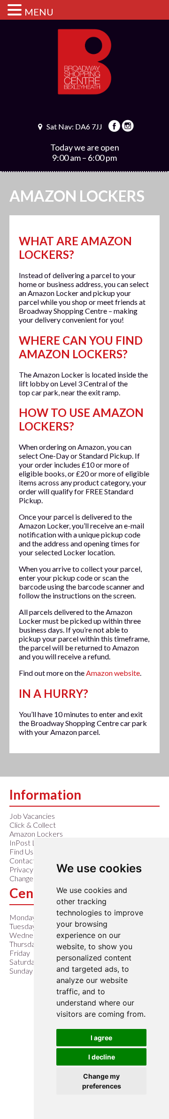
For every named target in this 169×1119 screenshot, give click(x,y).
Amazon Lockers (36, 833)
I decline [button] (101, 1057)
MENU (39, 11)
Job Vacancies (32, 815)
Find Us (21, 851)
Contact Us (27, 860)
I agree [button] (101, 1038)
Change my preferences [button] (101, 1081)
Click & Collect (32, 824)
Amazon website (113, 672)
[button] (16, 9)
